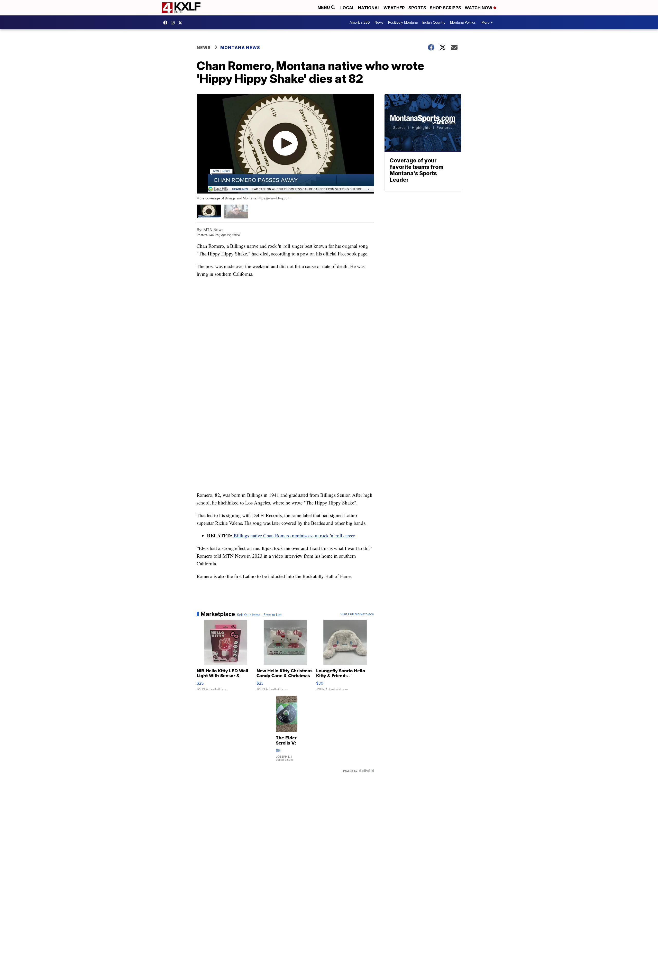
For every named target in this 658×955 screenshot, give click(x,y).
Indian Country (433, 22)
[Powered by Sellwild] (366, 771)
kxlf (181, 23)
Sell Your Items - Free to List (259, 615)
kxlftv (174, 23)
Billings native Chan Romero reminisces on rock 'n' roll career (294, 535)
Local (347, 7)
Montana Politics (463, 22)
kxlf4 (166, 23)
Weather (394, 7)
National (369, 7)
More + (486, 22)
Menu (324, 7)
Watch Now (479, 7)
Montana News (240, 47)
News (378, 22)
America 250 (360, 22)
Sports (417, 7)
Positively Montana (403, 22)
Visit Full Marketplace (357, 614)
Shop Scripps (445, 7)
